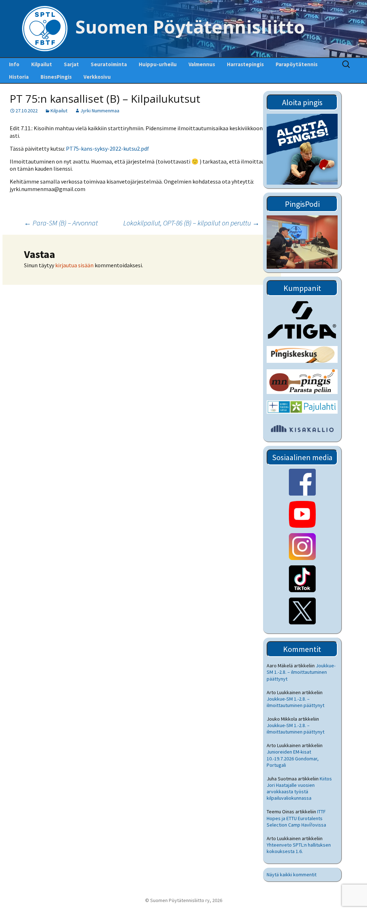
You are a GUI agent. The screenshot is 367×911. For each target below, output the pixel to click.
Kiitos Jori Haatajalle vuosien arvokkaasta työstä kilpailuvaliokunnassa (299, 788)
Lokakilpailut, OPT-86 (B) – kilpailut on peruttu (191, 222)
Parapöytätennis (297, 64)
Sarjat (71, 64)
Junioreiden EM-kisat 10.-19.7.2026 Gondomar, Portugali (293, 758)
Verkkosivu (97, 76)
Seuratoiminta (109, 64)
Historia (19, 76)
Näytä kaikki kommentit (291, 874)
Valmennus (202, 64)
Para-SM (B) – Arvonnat (61, 222)
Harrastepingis (245, 64)
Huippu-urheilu (158, 64)
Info (14, 64)
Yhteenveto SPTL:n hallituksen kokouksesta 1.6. (299, 848)
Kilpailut (41, 64)
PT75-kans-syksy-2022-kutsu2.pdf (107, 148)
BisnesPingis (56, 76)
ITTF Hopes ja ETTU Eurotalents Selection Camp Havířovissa (296, 818)
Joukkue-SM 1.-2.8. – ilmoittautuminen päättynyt (301, 672)
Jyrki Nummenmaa (99, 110)
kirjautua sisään (74, 265)
